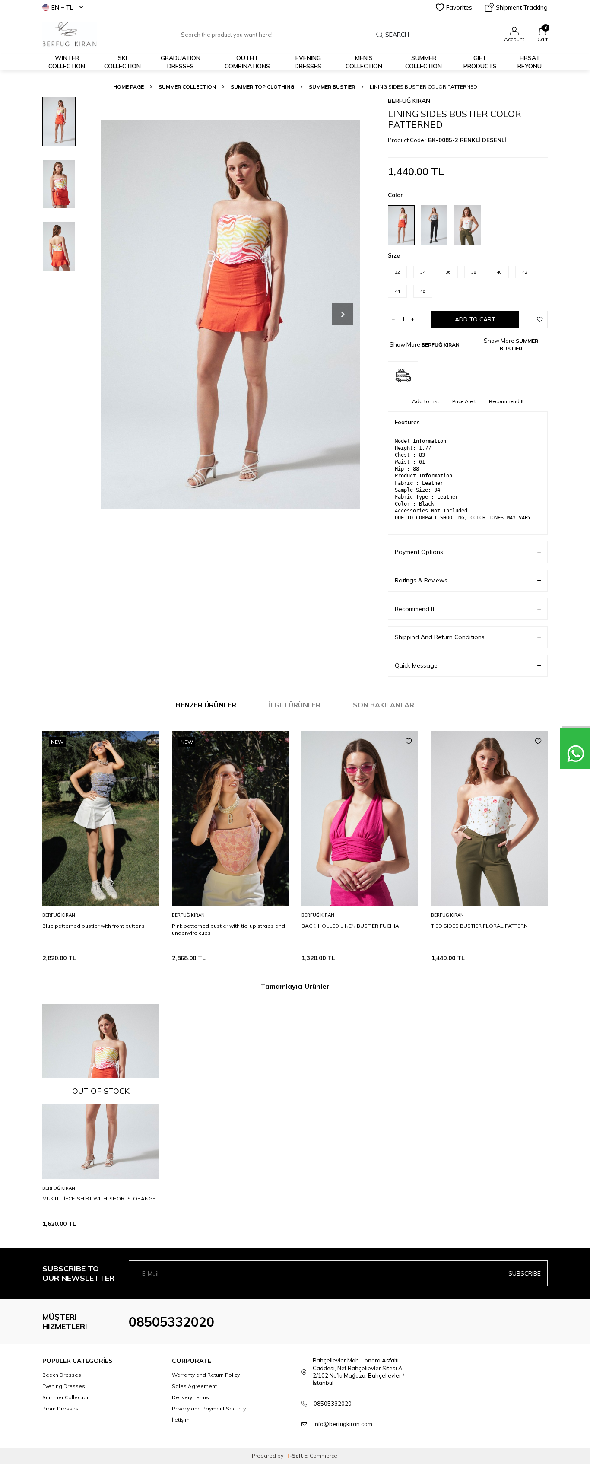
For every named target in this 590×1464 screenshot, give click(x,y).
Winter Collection (66, 62)
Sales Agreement (194, 1386)
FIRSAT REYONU (529, 62)
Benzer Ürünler (206, 704)
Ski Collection (122, 62)
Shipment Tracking (522, 7)
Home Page (128, 86)
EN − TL (62, 7)
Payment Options (419, 552)
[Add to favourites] (149, 741)
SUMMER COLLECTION (187, 86)
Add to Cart (475, 319)
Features (407, 422)
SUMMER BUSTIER (332, 86)
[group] (230, 314)
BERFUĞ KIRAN (409, 101)
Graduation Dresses (180, 62)
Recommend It (506, 401)
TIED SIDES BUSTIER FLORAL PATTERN (479, 926)
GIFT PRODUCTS (480, 62)
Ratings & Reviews (421, 580)
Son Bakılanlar (383, 704)
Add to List (425, 401)
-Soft (295, 1455)
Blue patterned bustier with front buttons (93, 926)
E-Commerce (321, 1455)
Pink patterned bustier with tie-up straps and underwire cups (228, 929)
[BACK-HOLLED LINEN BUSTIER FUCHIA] (359, 818)
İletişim (181, 1419)
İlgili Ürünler (294, 704)
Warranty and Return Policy (206, 1375)
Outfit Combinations (247, 62)
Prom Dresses (60, 1408)
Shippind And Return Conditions (440, 637)
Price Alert (464, 401)
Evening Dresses (308, 62)
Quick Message (416, 665)
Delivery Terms (190, 1397)
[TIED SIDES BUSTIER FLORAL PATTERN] (489, 818)
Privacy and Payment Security (209, 1408)
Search (397, 34)
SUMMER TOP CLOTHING (262, 86)
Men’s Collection (364, 62)
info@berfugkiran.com (343, 1423)
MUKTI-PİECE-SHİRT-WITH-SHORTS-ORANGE (98, 1198)
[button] (342, 314)
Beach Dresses (61, 1375)
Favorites (459, 7)
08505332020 (171, 1322)
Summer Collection (423, 62)
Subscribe (524, 1273)
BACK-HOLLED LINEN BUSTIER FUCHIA (350, 926)
